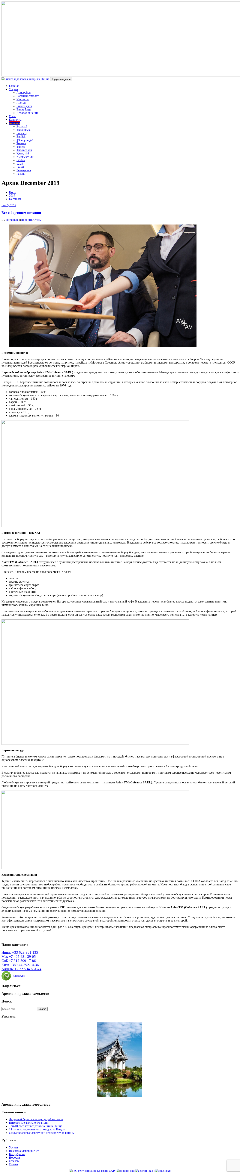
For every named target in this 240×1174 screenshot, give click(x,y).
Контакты (15, 119)
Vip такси (22, 99)
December (15, 198)
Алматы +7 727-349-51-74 (21, 969)
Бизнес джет (24, 106)
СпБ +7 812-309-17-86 (19, 961)
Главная (14, 85)
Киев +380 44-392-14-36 (20, 965)
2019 (12, 195)
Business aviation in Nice (24, 1150)
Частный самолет (27, 96)
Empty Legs (23, 109)
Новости (26, 219)
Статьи (37, 219)
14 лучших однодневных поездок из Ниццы (37, 1129)
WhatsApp (18, 975)
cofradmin (12, 219)
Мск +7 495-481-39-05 (19, 957)
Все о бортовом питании (21, 213)
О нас (12, 116)
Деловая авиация (27, 112)
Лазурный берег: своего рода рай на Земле (36, 1119)
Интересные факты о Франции (29, 1122)
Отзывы (14, 1161)
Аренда (21, 102)
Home (12, 192)
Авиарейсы (23, 92)
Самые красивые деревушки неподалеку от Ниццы (41, 1132)
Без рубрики (17, 1154)
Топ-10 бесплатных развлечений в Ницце (35, 1126)
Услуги (13, 89)
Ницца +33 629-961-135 (20, 952)
